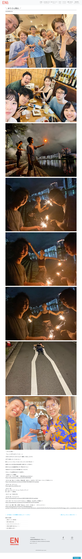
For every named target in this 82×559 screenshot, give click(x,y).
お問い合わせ (70, 2)
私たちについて (54, 2)
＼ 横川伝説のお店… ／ (10, 522)
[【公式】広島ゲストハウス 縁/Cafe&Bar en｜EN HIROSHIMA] (5, 3)
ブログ (59, 2)
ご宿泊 (41, 2)
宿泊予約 (77, 2)
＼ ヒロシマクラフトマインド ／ (12, 524)
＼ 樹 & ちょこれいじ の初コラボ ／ (68, 514)
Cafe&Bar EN (46, 2)
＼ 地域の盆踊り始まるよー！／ (12, 526)
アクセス (64, 2)
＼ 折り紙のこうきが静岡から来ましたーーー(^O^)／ (18, 514)
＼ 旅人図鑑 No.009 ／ (10, 528)
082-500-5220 (34, 543)
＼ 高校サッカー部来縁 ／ (11, 519)
